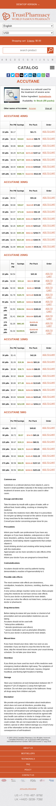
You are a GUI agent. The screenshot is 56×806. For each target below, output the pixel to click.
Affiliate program (28, 789)
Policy (28, 770)
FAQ (28, 764)
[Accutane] (12, 95)
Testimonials (28, 759)
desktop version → (28, 4)
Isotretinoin (45, 96)
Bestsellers (28, 753)
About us (28, 748)
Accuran (32, 108)
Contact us (28, 775)
